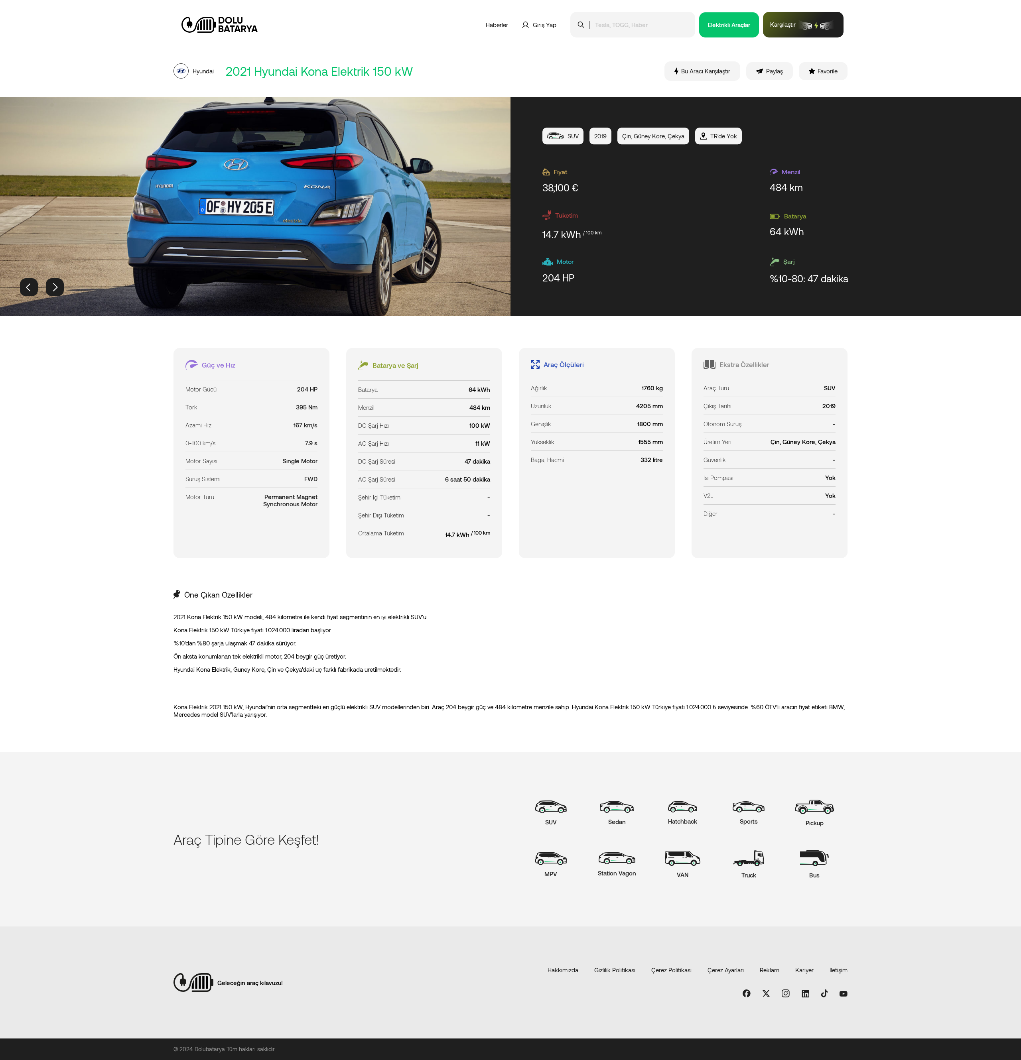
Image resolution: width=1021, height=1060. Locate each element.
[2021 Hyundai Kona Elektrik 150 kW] (255, 206)
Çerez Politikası (671, 969)
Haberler (497, 24)
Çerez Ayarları (726, 969)
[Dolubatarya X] (766, 994)
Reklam (769, 969)
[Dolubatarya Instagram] (786, 994)
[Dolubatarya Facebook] (747, 994)
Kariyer (804, 969)
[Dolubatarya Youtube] (844, 994)
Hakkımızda (563, 969)
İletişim (839, 969)
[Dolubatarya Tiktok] (824, 994)
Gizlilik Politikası (614, 969)
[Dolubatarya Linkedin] (805, 994)
